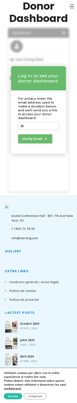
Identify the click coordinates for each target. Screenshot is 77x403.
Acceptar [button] (13, 396)
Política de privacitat (24, 299)
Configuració (35, 396)
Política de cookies (22, 291)
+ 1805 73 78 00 (23, 229)
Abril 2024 (27, 356)
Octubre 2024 (29, 324)
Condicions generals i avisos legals (34, 282)
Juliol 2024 (27, 340)
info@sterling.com (24, 238)
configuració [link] (12, 388)
